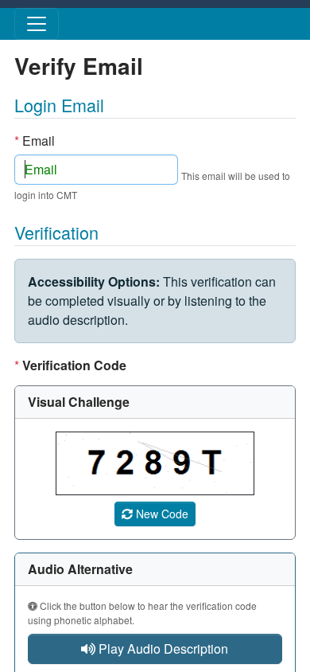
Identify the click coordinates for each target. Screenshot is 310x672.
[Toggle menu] (36, 24)
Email (34, 140)
